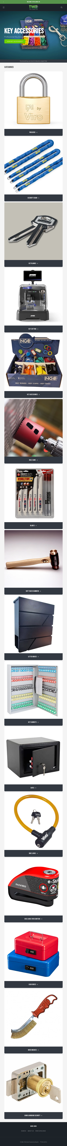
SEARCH (23, 1131)
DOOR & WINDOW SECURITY (32, 1115)
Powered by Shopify (34, 1142)
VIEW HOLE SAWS (12, 41)
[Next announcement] (64, 2)
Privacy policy (43, 1141)
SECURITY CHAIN (32, 198)
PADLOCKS (32, 132)
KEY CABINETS (32, 722)
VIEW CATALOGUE (40, 1131)
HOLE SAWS (32, 460)
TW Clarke (26, 1142)
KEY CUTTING (32, 329)
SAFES (32, 788)
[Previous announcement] (3, 2)
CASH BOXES (32, 984)
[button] (4, 7)
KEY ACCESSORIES (32, 394)
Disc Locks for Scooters (32, 919)
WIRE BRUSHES (32, 1050)
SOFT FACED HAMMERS (32, 591)
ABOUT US (31, 1131)
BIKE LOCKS (32, 853)
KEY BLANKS (32, 263)
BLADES (32, 525)
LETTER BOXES (32, 657)
